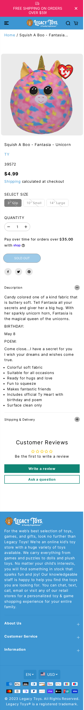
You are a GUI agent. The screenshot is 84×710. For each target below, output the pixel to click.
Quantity (14, 218)
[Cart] (76, 23)
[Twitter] (18, 271)
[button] (6, 23)
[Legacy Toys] (42, 23)
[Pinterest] (29, 271)
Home (9, 35)
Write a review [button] (40, 466)
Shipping (12, 181)
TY (6, 154)
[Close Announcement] (76, 8)
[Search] (68, 23)
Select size (16, 194)
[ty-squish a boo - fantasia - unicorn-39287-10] (42, 94)
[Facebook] (8, 271)
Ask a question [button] (41, 477)
